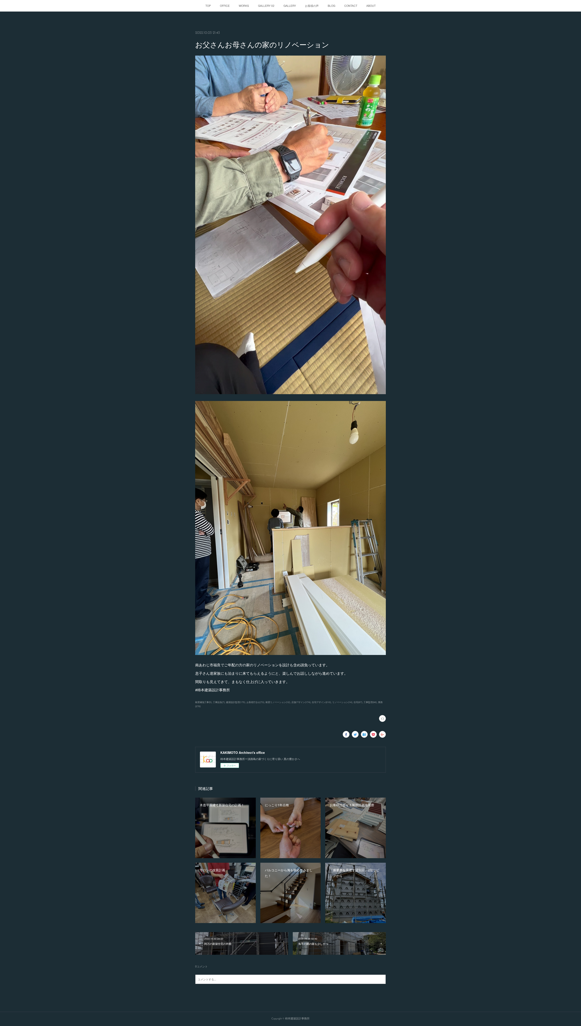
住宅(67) (358, 702)
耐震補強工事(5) (203, 702)
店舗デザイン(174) (300, 702)
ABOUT (371, 5)
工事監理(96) (370, 702)
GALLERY (289, 5)
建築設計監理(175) (235, 702)
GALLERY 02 (266, 5)
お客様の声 (312, 5)
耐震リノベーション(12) (278, 702)
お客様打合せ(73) (255, 702)
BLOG (331, 5)
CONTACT (350, 5)
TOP (208, 5)
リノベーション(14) (342, 702)
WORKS (244, 5)
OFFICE (225, 5)
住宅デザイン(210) (321, 702)
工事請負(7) (219, 702)
